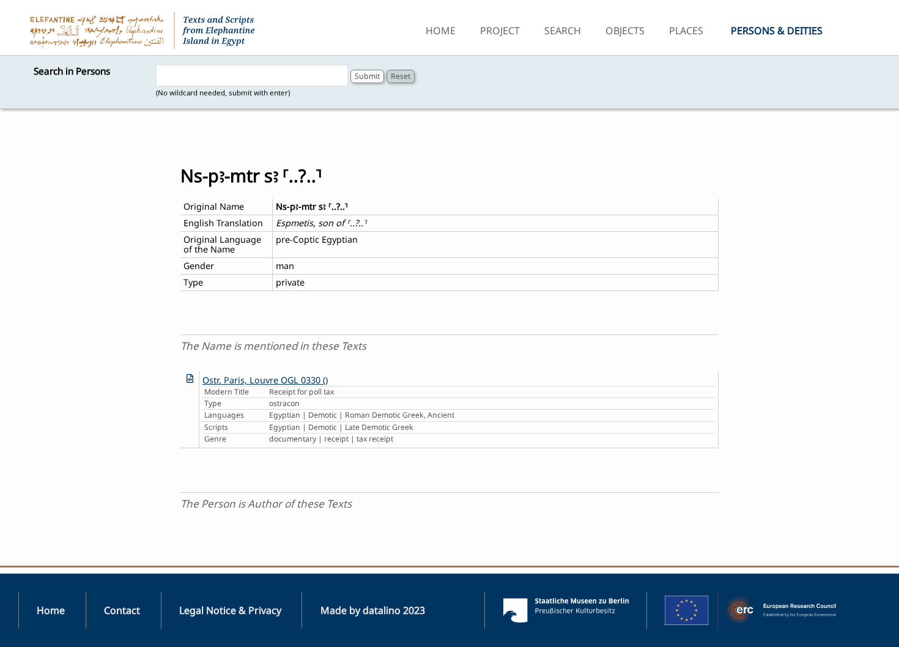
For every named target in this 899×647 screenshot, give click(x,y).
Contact (122, 610)
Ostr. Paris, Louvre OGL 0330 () (265, 380)
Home (441, 30)
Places (686, 30)
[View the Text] (190, 378)
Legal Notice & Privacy (230, 610)
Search (562, 30)
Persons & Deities (777, 30)
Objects (625, 30)
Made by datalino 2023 (372, 610)
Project (500, 30)
